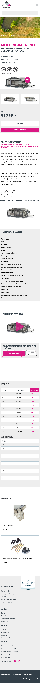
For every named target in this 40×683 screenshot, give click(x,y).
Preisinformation (32, 201)
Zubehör (19, 201)
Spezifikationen (6, 201)
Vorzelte (7, 35)
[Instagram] (19, 661)
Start (2, 35)
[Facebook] (15, 661)
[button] (20, 326)
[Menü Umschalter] (37, 5)
